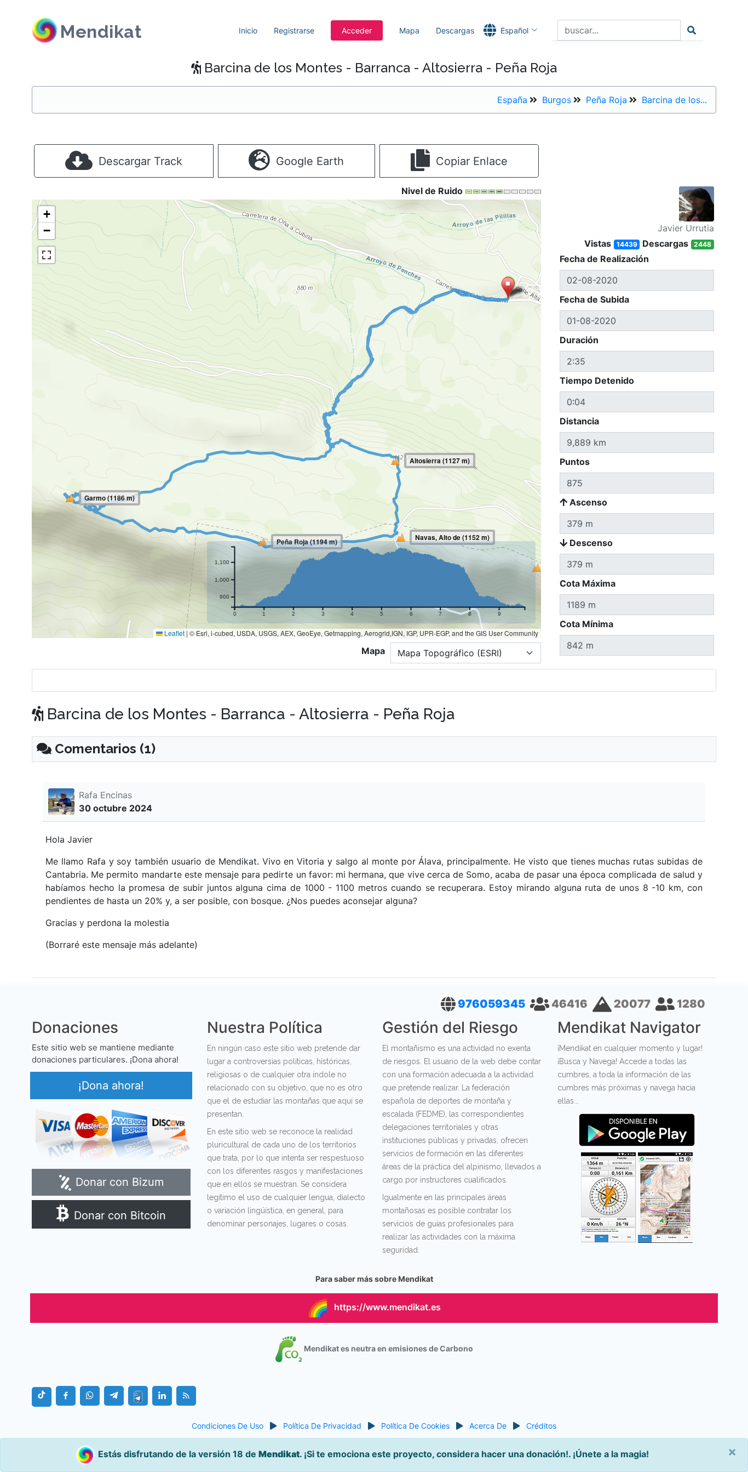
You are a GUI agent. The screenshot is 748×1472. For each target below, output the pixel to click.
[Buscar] (691, 30)
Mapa (409, 30)
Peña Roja (606, 99)
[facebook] (66, 1396)
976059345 (492, 1003)
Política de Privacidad (322, 1425)
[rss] (186, 1396)
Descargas (455, 30)
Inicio (248, 30)
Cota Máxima (587, 583)
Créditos (541, 1425)
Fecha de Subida (594, 299)
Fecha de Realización (604, 258)
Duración (579, 339)
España (512, 99)
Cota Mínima (586, 623)
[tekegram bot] (138, 1396)
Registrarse (294, 30)
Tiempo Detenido (597, 380)
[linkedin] (162, 1396)
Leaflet (174, 633)
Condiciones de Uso (227, 1425)
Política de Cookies (415, 1425)
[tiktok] (41, 1397)
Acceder (357, 30)
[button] (508, 288)
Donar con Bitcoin (118, 1215)
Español (514, 30)
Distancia (579, 421)
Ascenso (587, 502)
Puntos (575, 461)
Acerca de (488, 1425)
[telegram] (114, 1396)
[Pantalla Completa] (46, 255)
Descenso (590, 542)
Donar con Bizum (118, 1182)
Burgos (556, 99)
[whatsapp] (90, 1396)
